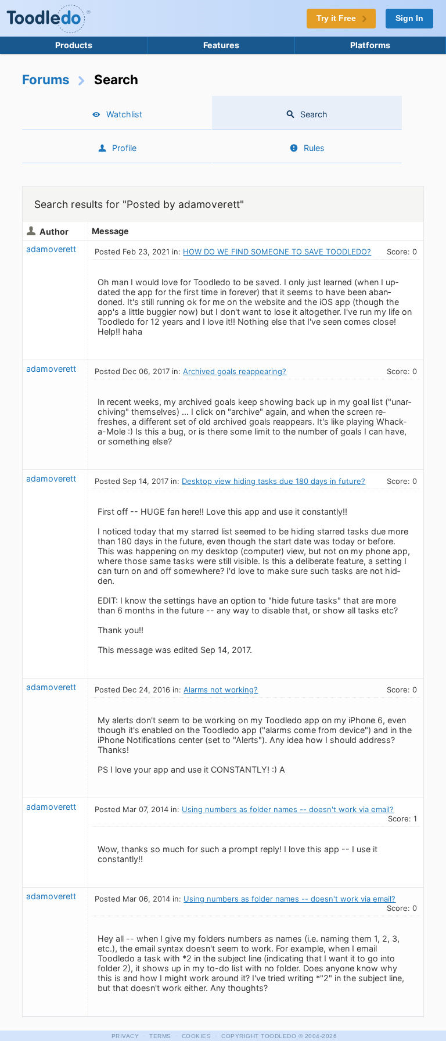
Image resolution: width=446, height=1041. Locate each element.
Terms (160, 1036)
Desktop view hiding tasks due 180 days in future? (273, 481)
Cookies (196, 1036)
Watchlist (124, 114)
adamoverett (51, 249)
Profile (124, 148)
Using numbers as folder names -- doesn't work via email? (288, 809)
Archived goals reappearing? (234, 371)
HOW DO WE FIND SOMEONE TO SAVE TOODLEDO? (277, 251)
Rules (314, 148)
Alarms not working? (221, 689)
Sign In (409, 18)
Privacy (125, 1036)
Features (221, 45)
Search (314, 114)
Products (73, 45)
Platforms (370, 45)
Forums (46, 79)
